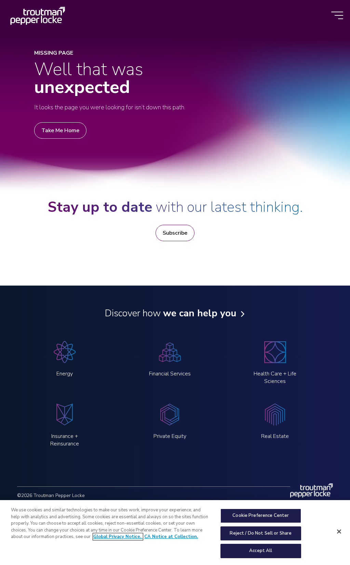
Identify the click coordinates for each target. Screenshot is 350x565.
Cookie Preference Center (260, 515)
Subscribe (175, 233)
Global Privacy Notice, (118, 537)
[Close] (339, 531)
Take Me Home (60, 130)
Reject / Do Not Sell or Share (261, 533)
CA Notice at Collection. (171, 537)
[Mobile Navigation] (337, 16)
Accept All (260, 551)
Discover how (170, 313)
